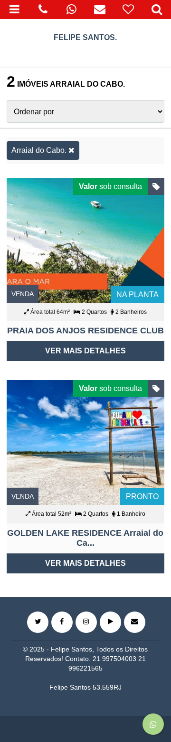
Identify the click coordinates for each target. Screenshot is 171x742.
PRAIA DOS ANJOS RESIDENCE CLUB (85, 330)
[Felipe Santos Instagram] (86, 622)
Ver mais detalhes (85, 351)
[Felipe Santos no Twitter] (37, 622)
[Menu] (14, 9)
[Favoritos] (128, 9)
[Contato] (100, 9)
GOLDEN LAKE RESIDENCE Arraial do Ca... (85, 538)
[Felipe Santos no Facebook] (62, 622)
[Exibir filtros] (156, 9)
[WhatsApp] (71, 9)
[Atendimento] (42, 9)
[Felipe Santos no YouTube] (110, 622)
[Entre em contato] (134, 622)
